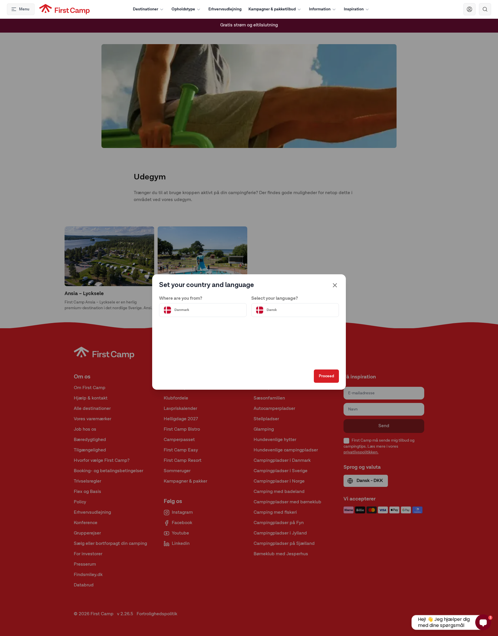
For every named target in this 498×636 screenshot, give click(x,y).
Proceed (326, 376)
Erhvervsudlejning (225, 9)
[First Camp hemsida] (64, 9)
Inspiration (354, 9)
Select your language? (274, 298)
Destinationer (145, 9)
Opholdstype (183, 9)
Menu (24, 9)
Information (320, 9)
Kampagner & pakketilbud (272, 9)
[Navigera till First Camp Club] (469, 9)
